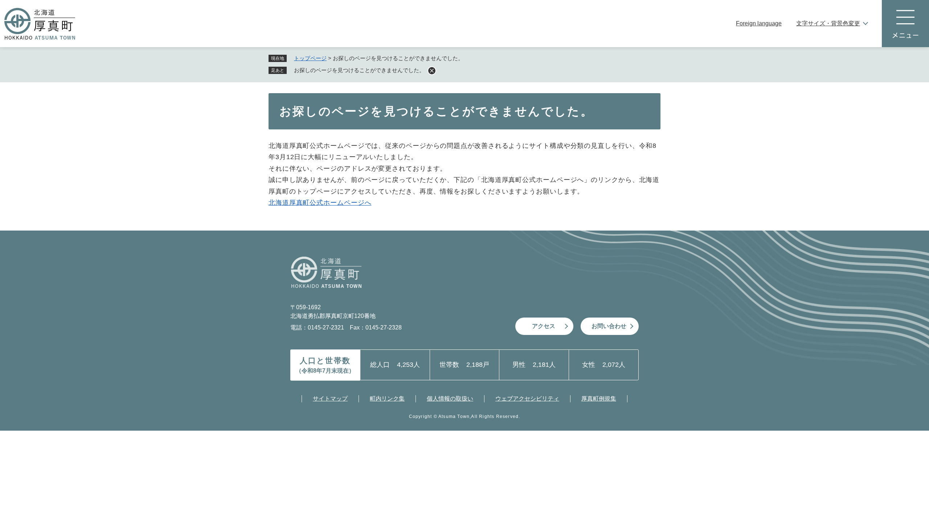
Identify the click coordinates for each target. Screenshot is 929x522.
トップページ (310, 58)
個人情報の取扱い (450, 398)
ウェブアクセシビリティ (527, 398)
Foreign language (759, 23)
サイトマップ (330, 398)
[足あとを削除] (431, 70)
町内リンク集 (387, 398)
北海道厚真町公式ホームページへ (320, 202)
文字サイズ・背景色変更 (828, 23)
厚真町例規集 (598, 398)
